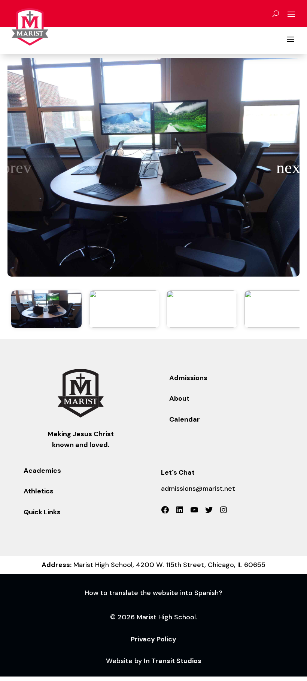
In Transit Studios (172, 660)
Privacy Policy (153, 639)
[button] (290, 167)
